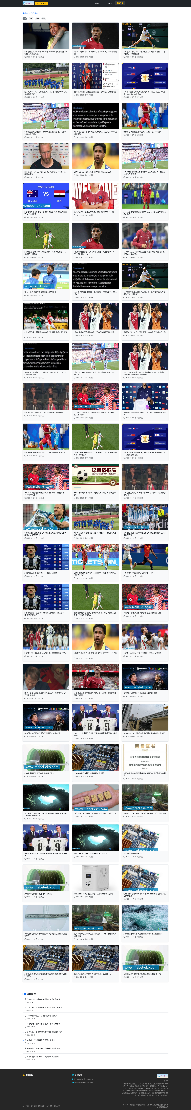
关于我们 (33, 1106)
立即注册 (43, 3)
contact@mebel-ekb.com (83, 1082)
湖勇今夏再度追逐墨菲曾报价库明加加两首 (43, 1056)
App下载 (26, 1106)
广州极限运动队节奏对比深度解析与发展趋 (43, 1024)
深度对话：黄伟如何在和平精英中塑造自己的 (44, 1032)
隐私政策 (41, 1106)
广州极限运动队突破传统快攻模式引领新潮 (43, 999)
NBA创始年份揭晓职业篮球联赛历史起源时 (43, 1048)
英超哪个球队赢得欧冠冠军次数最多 (41, 1040)
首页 (27, 13)
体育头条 (119, 3)
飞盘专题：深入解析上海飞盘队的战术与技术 (44, 1007)
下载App (97, 3)
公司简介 (108, 3)
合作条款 (49, 1106)
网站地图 (57, 1106)
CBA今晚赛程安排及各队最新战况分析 (42, 1015)
